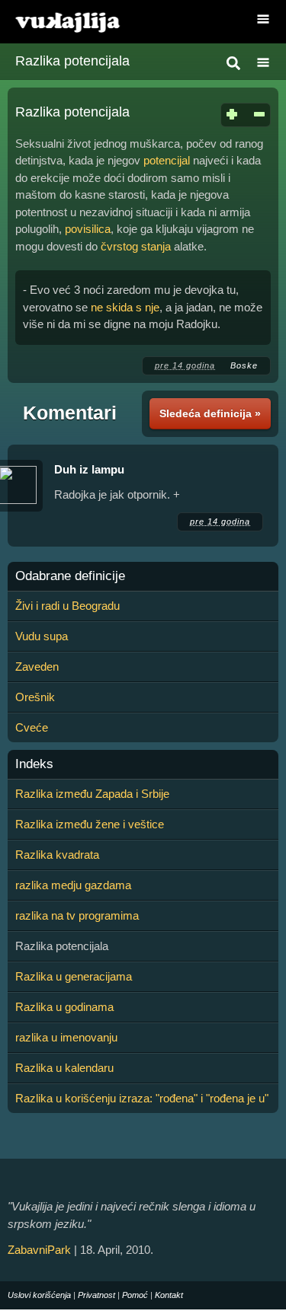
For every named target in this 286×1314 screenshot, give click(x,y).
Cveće (31, 727)
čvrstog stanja (136, 246)
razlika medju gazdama (73, 885)
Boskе (244, 365)
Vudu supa (41, 636)
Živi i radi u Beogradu (67, 605)
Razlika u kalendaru (64, 1067)
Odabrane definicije (70, 576)
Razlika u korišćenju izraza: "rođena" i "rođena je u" (141, 1098)
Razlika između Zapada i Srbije (92, 793)
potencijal (166, 160)
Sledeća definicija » (210, 413)
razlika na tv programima (77, 915)
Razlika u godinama (64, 1006)
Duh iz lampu (89, 469)
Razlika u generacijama (73, 976)
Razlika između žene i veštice (89, 824)
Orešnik (35, 696)
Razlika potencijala (72, 61)
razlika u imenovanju (66, 1037)
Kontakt (169, 1295)
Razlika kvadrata (57, 854)
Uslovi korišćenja (39, 1295)
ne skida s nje (125, 307)
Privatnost (96, 1295)
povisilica (88, 228)
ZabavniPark (39, 1249)
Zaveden (37, 666)
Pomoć (135, 1295)
